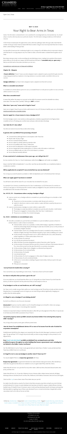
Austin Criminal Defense (30, 401)
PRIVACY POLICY (45, 432)
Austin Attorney (59, 401)
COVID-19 (33, 403)
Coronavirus (27, 403)
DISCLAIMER (52, 432)
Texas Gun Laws (35, 405)
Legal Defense (53, 403)
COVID (38, 401)
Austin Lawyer (8, 403)
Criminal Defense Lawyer (42, 403)
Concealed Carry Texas (18, 403)
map (12, 379)
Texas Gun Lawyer (44, 405)
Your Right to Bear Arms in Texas (33, 30)
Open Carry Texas (26, 405)
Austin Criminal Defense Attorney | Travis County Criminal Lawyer (10, 3)
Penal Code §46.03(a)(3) (14, 340)
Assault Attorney (49, 401)
